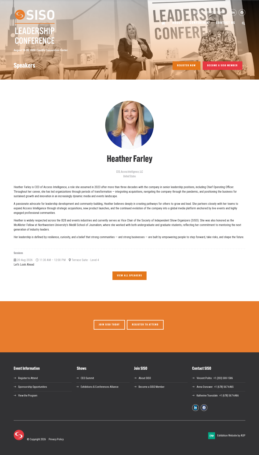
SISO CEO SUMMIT (215, 12)
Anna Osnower (205, 386)
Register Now (186, 65)
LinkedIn (233, 12)
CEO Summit (87, 378)
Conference (199, 23)
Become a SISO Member (222, 65)
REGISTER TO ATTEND (145, 324)
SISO (197, 12)
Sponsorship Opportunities (32, 386)
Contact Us (225, 23)
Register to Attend (28, 378)
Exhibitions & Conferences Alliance (100, 386)
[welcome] (34, 43)
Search (243, 23)
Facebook (242, 12)
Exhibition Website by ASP (231, 435)
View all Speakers (129, 275)
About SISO (145, 378)
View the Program (27, 395)
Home (163, 23)
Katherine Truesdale (207, 395)
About (177, 23)
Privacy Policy (56, 439)
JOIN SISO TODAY (109, 324)
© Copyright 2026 (36, 439)
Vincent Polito (204, 378)
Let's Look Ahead (24, 264)
